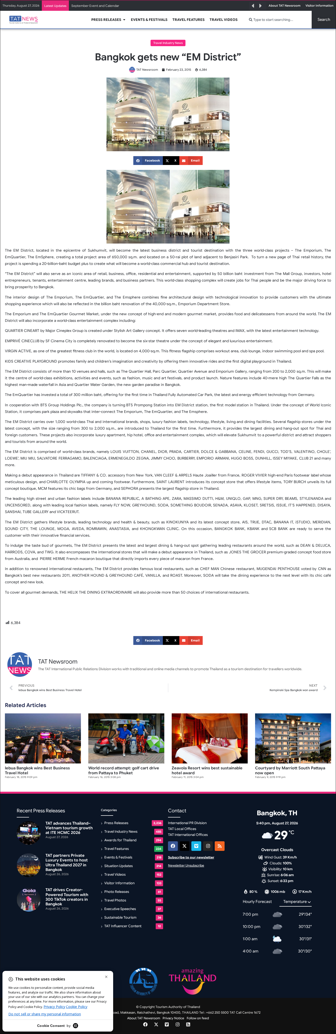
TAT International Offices (188, 834)
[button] (252, 5)
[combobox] (277, 19)
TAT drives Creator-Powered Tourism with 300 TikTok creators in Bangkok (67, 897)
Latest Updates (55, 6)
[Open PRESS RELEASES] (124, 19)
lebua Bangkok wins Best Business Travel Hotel (37, 770)
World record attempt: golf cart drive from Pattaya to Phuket (123, 770)
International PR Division (187, 823)
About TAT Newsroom (143, 1018)
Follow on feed (198, 1018)
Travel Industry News (168, 43)
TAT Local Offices (182, 829)
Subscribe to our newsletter (191, 857)
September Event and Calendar (95, 5)
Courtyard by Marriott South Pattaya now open (290, 770)
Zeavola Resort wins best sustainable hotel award (207, 770)
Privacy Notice (173, 1018)
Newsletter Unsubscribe (186, 865)
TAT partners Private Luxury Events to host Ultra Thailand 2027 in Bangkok (67, 862)
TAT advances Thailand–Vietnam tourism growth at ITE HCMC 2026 (69, 828)
